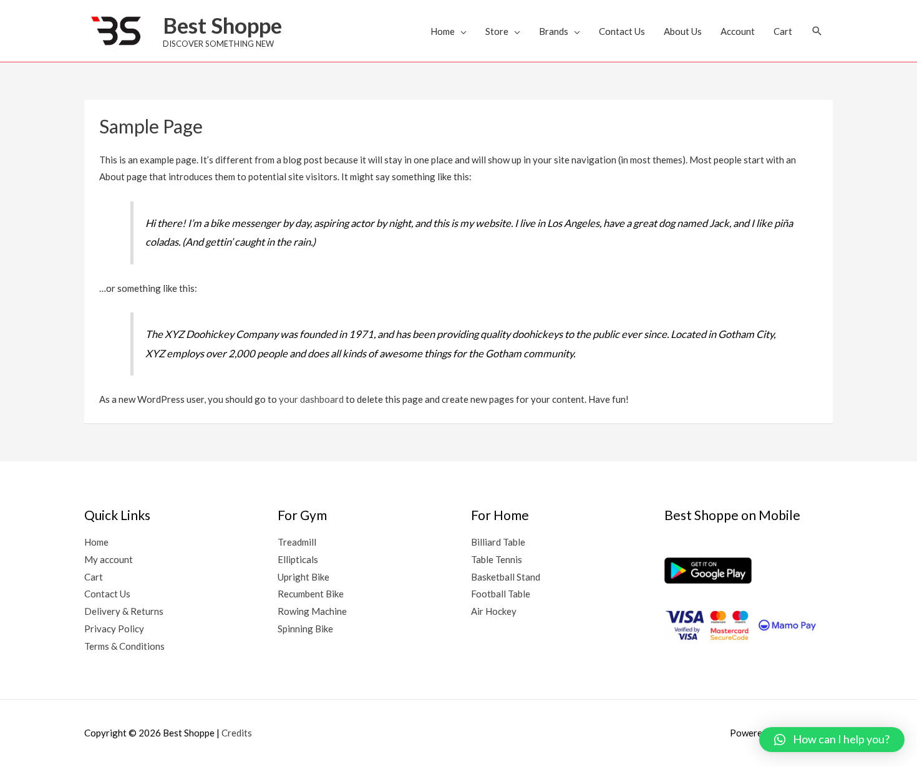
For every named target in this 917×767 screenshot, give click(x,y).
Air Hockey (494, 611)
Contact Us (622, 31)
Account (737, 31)
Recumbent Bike (311, 593)
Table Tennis (496, 559)
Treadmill (297, 542)
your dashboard (311, 399)
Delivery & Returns (123, 611)
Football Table (500, 593)
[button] (817, 31)
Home (442, 31)
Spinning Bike (305, 628)
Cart (783, 31)
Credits (236, 732)
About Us (683, 31)
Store (496, 31)
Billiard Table (498, 542)
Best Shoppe (222, 25)
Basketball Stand (505, 576)
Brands (553, 31)
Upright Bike (303, 576)
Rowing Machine (312, 611)
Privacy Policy (114, 628)
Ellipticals (298, 559)
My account (108, 559)
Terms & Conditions (124, 646)
